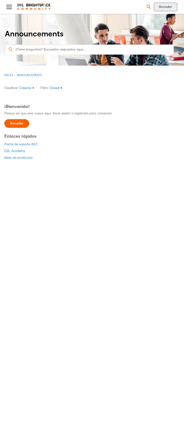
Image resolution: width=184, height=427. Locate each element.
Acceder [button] (16, 123)
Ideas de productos (18, 157)
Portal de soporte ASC (21, 144)
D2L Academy (14, 151)
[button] (148, 7)
